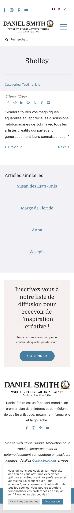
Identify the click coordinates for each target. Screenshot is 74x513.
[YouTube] (26, 10)
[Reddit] (15, 102)
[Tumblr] (35, 102)
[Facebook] (4, 10)
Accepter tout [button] (53, 501)
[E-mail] (48, 102)
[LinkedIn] (21, 102)
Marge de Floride (37, 208)
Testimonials (31, 84)
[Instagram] (11, 10)
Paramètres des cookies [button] (24, 501)
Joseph (37, 252)
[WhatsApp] (28, 102)
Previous (15, 147)
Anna (37, 230)
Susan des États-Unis (37, 186)
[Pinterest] (19, 10)
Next (62, 147)
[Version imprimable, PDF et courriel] (16, 97)
